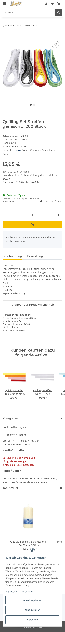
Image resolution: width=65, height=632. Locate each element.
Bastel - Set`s (22, 146)
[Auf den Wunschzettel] (55, 44)
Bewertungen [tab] (36, 256)
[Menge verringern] (6, 214)
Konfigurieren (32, 609)
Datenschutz (28, 591)
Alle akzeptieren (32, 600)
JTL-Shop (38, 627)
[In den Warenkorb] (5, 36)
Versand (24, 171)
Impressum (12, 591)
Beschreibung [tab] (12, 256)
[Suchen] (58, 12)
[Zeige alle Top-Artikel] (61, 488)
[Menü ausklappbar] (4, 2)
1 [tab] (31, 105)
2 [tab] (34, 105)
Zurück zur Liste (13, 25)
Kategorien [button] (10, 418)
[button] (46, 3)
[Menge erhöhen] (58, 214)
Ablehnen (32, 619)
